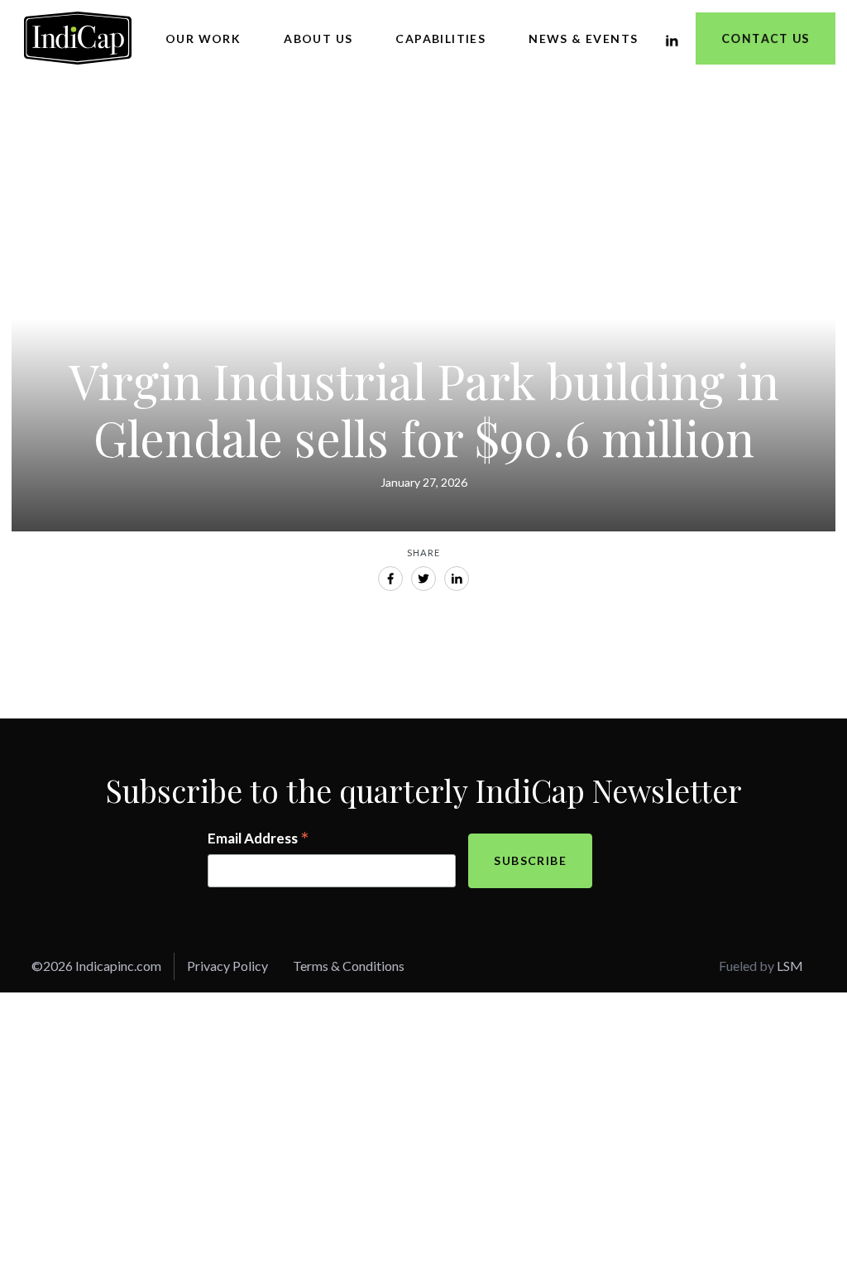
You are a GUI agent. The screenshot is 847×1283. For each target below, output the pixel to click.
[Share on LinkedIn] (456, 578)
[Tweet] (423, 578)
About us (318, 38)
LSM (790, 965)
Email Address (258, 839)
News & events (583, 38)
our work (203, 38)
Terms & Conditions (348, 965)
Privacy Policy (227, 965)
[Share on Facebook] (390, 578)
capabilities (440, 38)
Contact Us (765, 38)
